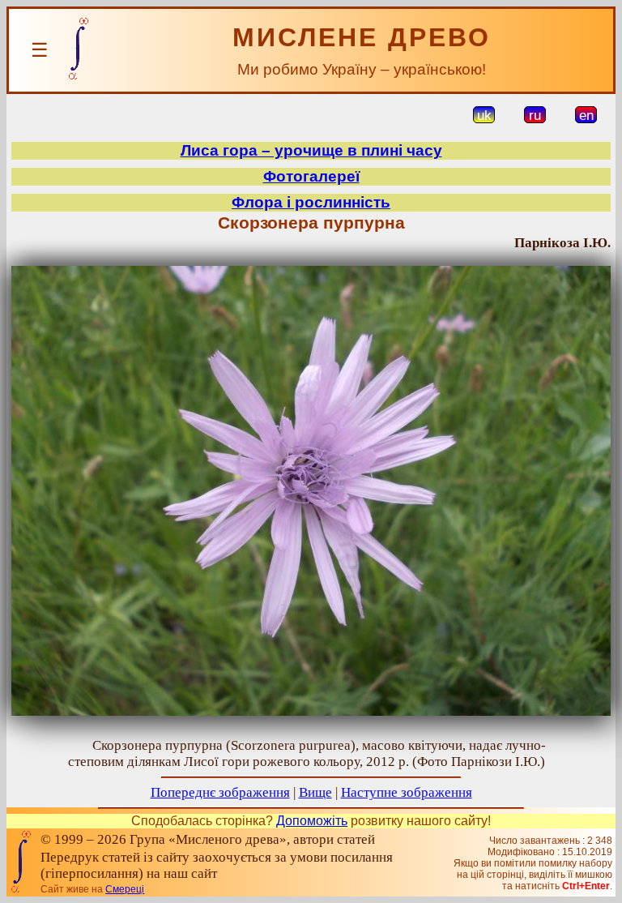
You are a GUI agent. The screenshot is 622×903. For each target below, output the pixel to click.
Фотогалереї (311, 176)
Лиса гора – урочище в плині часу (311, 150)
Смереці (124, 889)
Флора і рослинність (311, 202)
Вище (315, 792)
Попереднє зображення (220, 792)
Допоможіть (311, 821)
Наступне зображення (406, 792)
